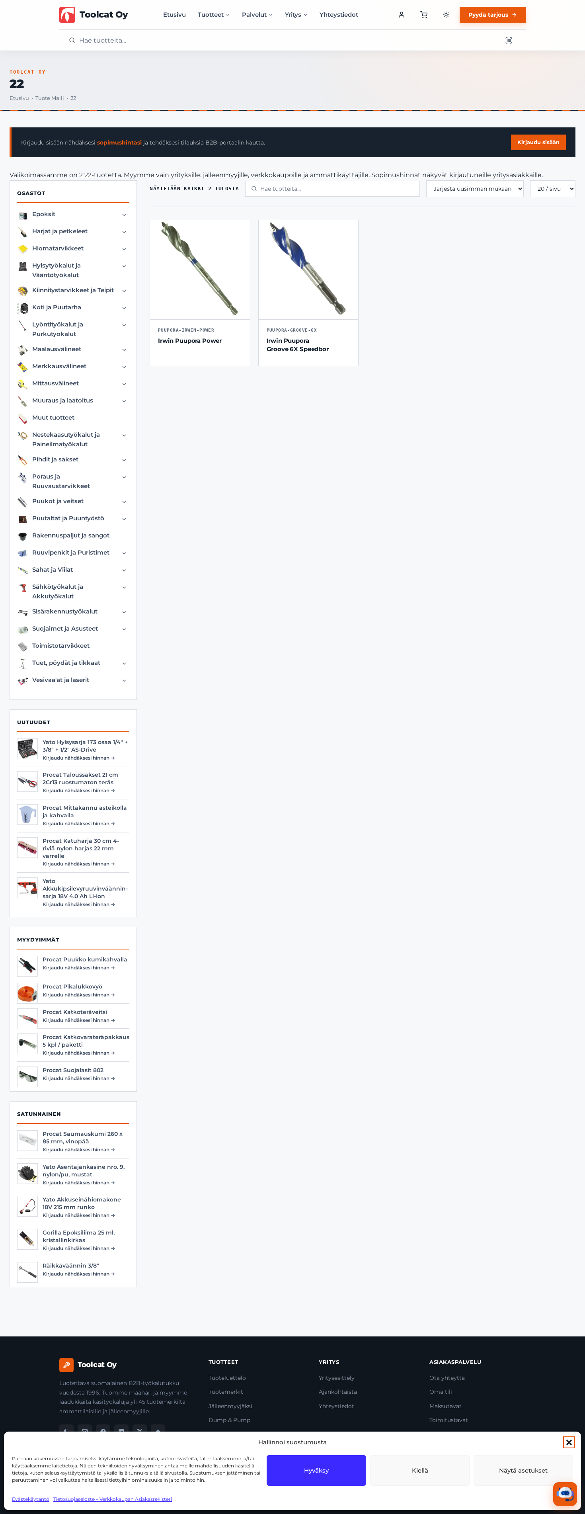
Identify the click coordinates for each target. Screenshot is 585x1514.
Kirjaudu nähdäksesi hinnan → (79, 758)
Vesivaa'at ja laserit (60, 680)
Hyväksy (316, 1470)
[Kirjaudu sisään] (401, 14)
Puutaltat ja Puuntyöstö (68, 518)
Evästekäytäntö (30, 1499)
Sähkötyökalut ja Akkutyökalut (57, 591)
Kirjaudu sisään (538, 142)
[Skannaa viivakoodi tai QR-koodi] (508, 40)
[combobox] (288, 40)
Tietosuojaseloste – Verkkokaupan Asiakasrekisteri (112, 1499)
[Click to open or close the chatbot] (565, 1494)
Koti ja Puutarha (56, 307)
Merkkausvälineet (59, 366)
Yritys (293, 14)
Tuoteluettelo (227, 1377)
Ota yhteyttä (447, 1377)
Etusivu (174, 14)
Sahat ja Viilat (52, 569)
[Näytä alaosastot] (124, 215)
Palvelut (254, 14)
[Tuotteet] (424, 14)
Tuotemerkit (226, 1391)
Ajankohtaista (338, 1391)
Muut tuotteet (53, 417)
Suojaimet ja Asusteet (65, 628)
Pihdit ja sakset (55, 459)
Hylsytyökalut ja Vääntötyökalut (56, 270)
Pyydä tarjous (488, 14)
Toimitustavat (448, 1420)
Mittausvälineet (55, 383)
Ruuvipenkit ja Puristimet (70, 552)
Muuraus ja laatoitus (62, 400)
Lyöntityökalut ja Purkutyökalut (57, 329)
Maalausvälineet (56, 349)
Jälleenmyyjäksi (230, 1406)
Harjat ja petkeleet (60, 231)
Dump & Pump (229, 1420)
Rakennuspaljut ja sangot (70, 535)
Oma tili (440, 1391)
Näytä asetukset (523, 1470)
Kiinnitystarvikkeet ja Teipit (73, 290)
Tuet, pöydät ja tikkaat (66, 662)
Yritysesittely (337, 1377)
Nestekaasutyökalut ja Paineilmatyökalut (66, 439)
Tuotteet (211, 14)
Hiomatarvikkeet (58, 248)
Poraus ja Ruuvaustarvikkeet (61, 481)
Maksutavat (445, 1406)
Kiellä (420, 1470)
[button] (569, 1442)
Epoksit (43, 214)
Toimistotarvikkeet (61, 645)
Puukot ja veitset (58, 501)
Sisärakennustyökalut (65, 611)
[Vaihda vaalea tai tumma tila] (446, 14)
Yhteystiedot (339, 14)
